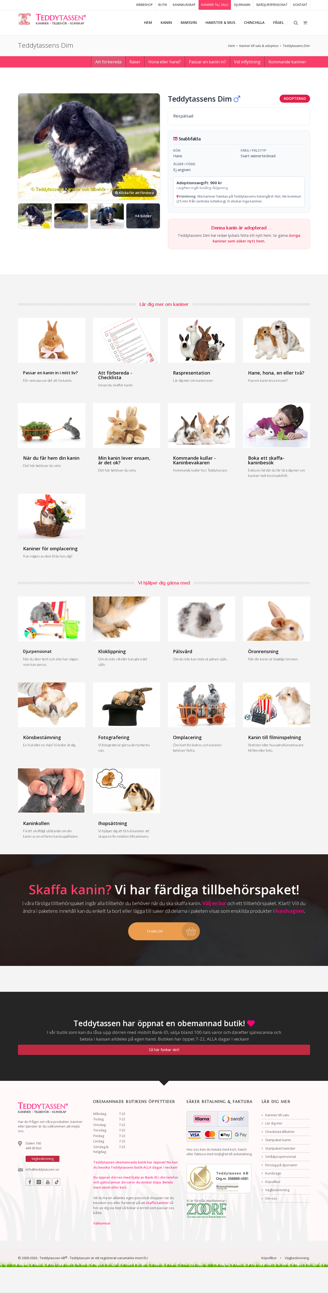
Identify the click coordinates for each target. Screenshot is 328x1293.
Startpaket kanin (277, 1140)
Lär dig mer (273, 1123)
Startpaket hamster (279, 1148)
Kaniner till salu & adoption (259, 46)
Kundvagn (272, 1173)
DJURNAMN (242, 5)
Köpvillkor (272, 1181)
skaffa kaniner (157, 1202)
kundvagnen (289, 911)
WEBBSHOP (144, 5)
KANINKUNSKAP (184, 5)
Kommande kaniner (287, 62)
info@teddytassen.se (42, 1169)
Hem (231, 46)
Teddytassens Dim (296, 46)
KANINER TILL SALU (214, 5)
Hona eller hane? (164, 62)
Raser (134, 62)
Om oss (270, 1198)
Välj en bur (214, 903)
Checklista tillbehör (279, 1131)
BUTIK (162, 5)
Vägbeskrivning (276, 1190)
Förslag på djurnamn (280, 1165)
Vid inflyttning (247, 62)
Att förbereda (108, 62)
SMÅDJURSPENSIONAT (272, 5)
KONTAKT (300, 5)
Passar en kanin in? (207, 62)
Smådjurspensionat (280, 1156)
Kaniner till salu (276, 1115)
